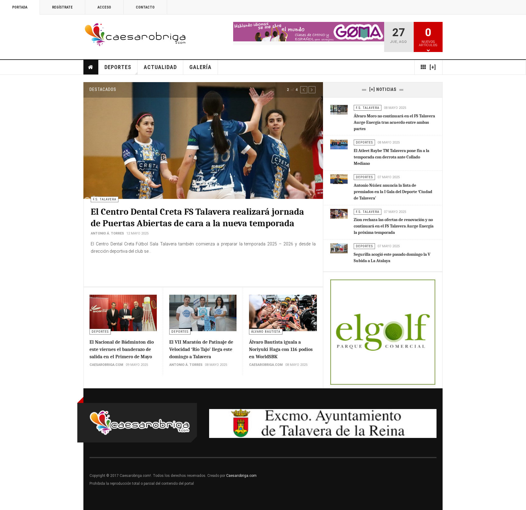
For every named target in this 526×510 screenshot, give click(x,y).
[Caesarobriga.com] (135, 35)
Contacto (145, 7)
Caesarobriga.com (241, 476)
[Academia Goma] (308, 31)
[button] (303, 89)
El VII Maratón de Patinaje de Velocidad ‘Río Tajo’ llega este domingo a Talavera (201, 349)
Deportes (117, 67)
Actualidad (160, 67)
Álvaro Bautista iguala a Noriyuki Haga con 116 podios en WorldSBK (281, 349)
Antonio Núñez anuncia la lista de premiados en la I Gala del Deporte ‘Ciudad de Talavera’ (393, 192)
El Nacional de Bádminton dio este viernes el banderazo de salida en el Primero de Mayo (121, 349)
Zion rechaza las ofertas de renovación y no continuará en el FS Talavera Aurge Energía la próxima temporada (393, 226)
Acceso (104, 7)
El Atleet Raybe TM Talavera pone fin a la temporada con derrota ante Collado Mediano (391, 157)
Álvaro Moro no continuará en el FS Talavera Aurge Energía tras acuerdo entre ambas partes (394, 122)
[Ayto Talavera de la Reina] (323, 423)
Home (91, 67)
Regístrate (62, 7)
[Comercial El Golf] (382, 331)
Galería (200, 67)
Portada (19, 7)
